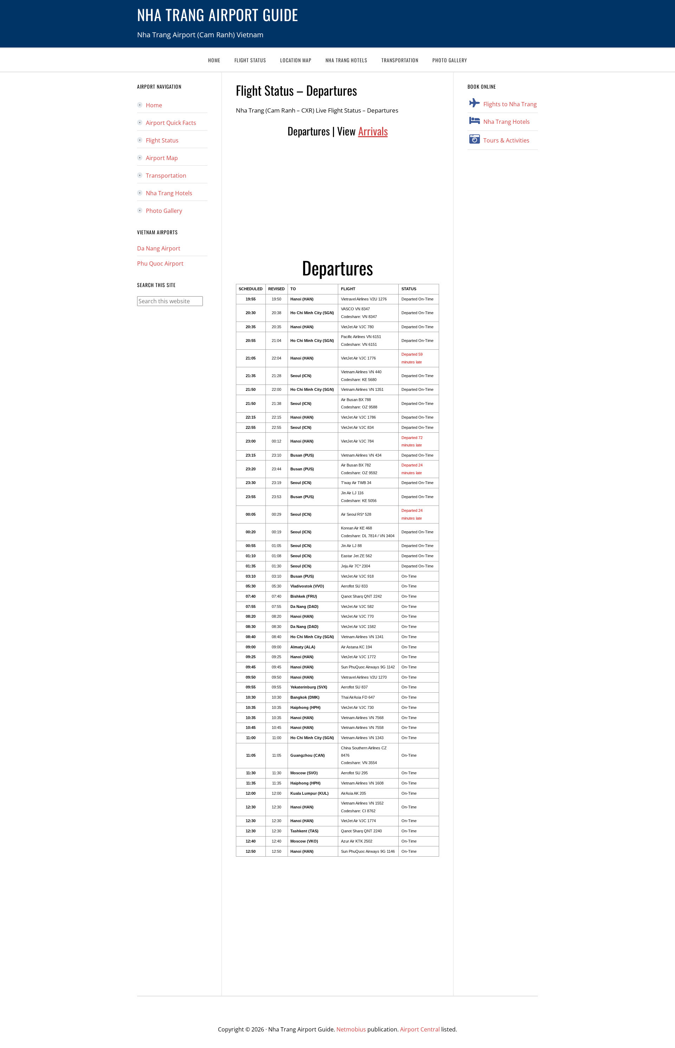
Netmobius (351, 1029)
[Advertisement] (337, 197)
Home (154, 105)
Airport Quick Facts (171, 123)
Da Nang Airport (158, 248)
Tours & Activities (506, 140)
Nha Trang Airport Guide (217, 14)
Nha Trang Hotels (506, 122)
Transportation (166, 175)
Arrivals (373, 131)
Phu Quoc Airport (160, 263)
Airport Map (162, 158)
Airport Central (420, 1029)
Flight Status (162, 140)
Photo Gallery (164, 211)
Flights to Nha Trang (510, 104)
